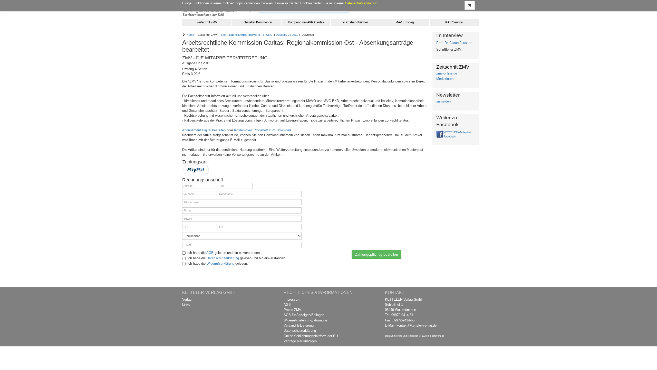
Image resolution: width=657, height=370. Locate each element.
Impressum (292, 299)
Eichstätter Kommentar (256, 22)
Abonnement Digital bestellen (204, 130)
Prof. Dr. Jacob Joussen (454, 43)
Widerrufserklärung (220, 263)
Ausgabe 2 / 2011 (287, 34)
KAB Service (454, 22)
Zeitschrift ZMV (207, 22)
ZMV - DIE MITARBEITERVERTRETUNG (247, 34)
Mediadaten (444, 79)
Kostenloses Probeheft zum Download (262, 130)
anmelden (443, 101)
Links (186, 305)
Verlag (186, 299)
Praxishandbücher (355, 22)
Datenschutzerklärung (223, 258)
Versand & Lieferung (299, 325)
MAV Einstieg (404, 22)
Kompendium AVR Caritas (306, 22)
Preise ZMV (292, 310)
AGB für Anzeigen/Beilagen (304, 315)
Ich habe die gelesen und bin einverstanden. (224, 253)
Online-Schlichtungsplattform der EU (311, 336)
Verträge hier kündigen (300, 341)
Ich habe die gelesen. (217, 263)
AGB (210, 253)
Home (190, 34)
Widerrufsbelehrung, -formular (305, 320)
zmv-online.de (446, 73)
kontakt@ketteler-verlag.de (417, 325)
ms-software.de (436, 336)
